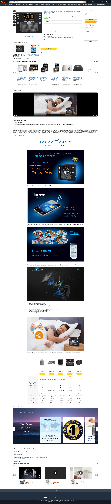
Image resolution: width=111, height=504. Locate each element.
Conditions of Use (41, 500)
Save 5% (45, 18)
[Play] (14, 115)
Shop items (57, 18)
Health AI (6, 4)
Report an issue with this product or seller (52, 39)
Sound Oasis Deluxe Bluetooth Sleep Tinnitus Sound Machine (25, 95)
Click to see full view (29, 36)
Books (53, 4)
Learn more (70, 37)
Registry (68, 4)
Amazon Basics (19, 4)
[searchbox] (47, 2)
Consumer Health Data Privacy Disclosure (56, 500)
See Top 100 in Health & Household (40, 457)
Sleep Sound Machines (22, 458)
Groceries (36, 4)
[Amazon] (4, 1)
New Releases (30, 4)
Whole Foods (41, 4)
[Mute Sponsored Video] (39, 478)
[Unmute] (96, 115)
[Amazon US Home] (45, 497)
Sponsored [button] (14, 465)
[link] (33, 49)
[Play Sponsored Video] (55, 473)
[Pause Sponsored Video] (39, 476)
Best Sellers (25, 4)
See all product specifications (49, 31)
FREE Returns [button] (46, 17)
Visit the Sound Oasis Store (49, 12)
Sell (61, 4)
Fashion (64, 4)
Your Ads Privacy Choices (68, 500)
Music (72, 4)
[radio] (14, 11)
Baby (94, 4)
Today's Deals (47, 4)
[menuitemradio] (94, 115)
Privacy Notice (47, 500)
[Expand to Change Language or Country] (58, 497)
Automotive (90, 4)
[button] (2, 4)
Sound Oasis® (91, 25)
